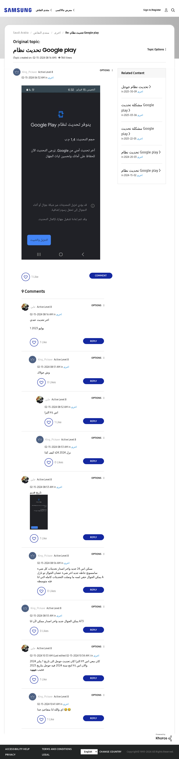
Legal (45, 754)
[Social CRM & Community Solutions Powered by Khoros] (164, 737)
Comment (101, 275)
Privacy (10, 754)
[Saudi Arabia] (17, 10)
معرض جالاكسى (63, 10)
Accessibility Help (17, 749)
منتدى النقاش (42, 10)
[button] (106, 70)
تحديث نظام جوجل (134, 87)
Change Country (110, 751)
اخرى (50, 77)
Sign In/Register (152, 10)
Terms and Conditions (57, 749)
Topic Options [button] (155, 49)
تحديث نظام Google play (139, 152)
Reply (93, 341)
